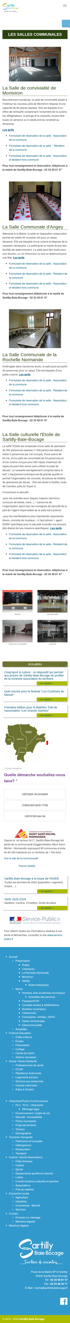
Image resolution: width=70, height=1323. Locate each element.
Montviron (27, 977)
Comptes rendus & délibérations (40, 1005)
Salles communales (33, 1021)
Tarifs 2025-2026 (15, 899)
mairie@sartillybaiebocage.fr (51, 1288)
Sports (19, 1169)
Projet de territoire (25, 1125)
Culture (19, 1165)
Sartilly (26, 981)
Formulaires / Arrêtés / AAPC (38, 1017)
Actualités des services (41, 997)
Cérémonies (29, 1013)
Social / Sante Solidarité (23, 1061)
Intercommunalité (32, 1025)
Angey (25, 965)
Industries (21, 1201)
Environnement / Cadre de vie (32, 1113)
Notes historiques (38, 985)
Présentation (22, 961)
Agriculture (21, 1197)
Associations (22, 1185)
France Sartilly (27, 866)
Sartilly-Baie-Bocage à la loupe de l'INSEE (31, 878)
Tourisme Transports (21, 1137)
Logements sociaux (26, 1077)
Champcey (28, 969)
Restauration (22, 1149)
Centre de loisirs (24, 1053)
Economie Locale (19, 1193)
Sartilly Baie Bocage (32, 1319)
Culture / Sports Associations (25, 1157)
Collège (20, 1049)
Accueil (13, 957)
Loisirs (19, 1177)
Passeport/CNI (30, 1001)
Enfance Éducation (20, 1033)
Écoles (19, 1041)
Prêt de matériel (24, 1189)
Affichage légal (30, 1109)
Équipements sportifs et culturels (34, 1173)
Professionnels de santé (29, 1065)
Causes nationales (26, 1085)
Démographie (23, 1133)
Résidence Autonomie (28, 1073)
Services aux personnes (29, 1081)
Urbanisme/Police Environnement (28, 1101)
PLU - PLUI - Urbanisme (29, 1105)
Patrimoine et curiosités (28, 1141)
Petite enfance (23, 1037)
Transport (20, 1153)
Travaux (20, 1129)
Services (20, 1209)
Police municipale (25, 1121)
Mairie (19, 989)
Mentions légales (25, 1221)
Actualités (21, 1029)
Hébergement (23, 1145)
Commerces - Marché (27, 1205)
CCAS (19, 1069)
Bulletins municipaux (34, 1009)
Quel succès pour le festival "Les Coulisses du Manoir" (34, 693)
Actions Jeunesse (25, 1057)
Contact (13, 1213)
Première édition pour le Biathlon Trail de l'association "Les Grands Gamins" (30, 709)
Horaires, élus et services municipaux (43, 993)
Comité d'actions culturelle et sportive (36, 1181)
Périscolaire (22, 1045)
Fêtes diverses (23, 1161)
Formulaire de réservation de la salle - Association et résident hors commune (38, 158)
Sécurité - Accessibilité (28, 1117)
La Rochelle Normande (35, 973)
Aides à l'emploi (24, 1089)
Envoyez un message (27, 1217)
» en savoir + (45, 683)
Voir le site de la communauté (21, 858)
